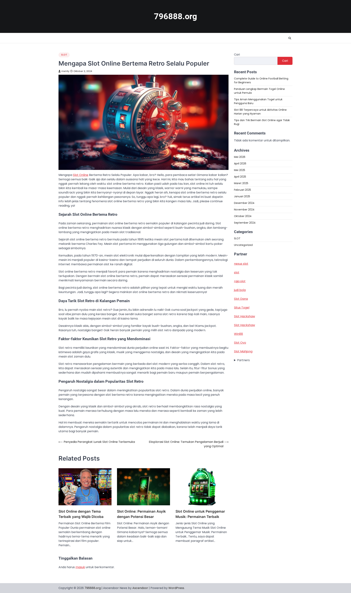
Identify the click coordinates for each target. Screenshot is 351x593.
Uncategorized (243, 245)
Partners (243, 360)
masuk (80, 567)
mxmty (65, 71)
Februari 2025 (242, 190)
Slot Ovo (240, 343)
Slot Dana (241, 299)
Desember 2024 (244, 203)
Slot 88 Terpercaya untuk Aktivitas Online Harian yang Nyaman (260, 111)
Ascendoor (140, 588)
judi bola (240, 290)
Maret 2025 (241, 183)
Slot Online (80, 175)
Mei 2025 (239, 170)
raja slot (240, 281)
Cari (237, 54)
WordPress (176, 588)
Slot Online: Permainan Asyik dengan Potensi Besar (141, 514)
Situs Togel (241, 307)
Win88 (238, 334)
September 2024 (245, 223)
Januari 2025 (242, 196)
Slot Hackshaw (244, 316)
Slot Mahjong (243, 351)
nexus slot (241, 264)
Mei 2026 (239, 157)
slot (236, 272)
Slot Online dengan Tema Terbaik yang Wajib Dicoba (80, 514)
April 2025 (240, 176)
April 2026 (240, 163)
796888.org (175, 16)
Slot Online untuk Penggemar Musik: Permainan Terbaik (200, 514)
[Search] (289, 38)
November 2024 (244, 209)
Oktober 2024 (243, 216)
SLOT (64, 54)
